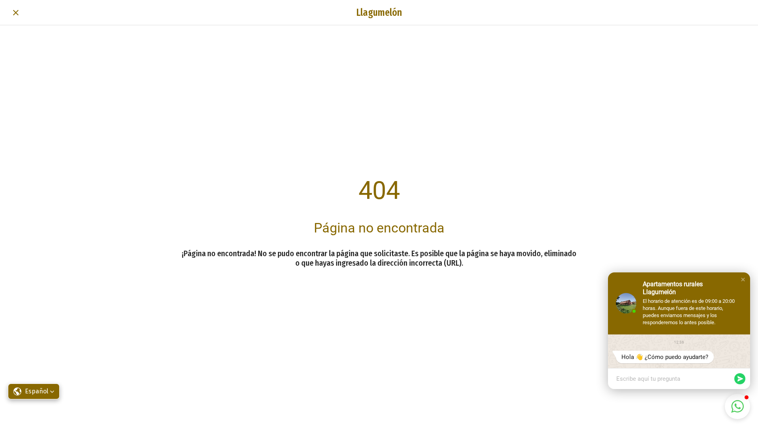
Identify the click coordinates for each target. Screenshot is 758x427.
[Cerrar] (16, 12)
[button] (743, 279)
